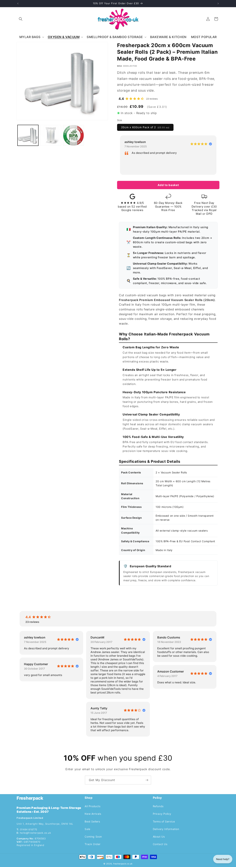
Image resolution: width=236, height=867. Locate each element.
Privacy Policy (162, 813)
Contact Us (160, 844)
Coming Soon (93, 836)
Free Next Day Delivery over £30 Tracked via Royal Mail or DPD (204, 208)
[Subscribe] (147, 780)
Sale (87, 828)
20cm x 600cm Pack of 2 (145, 127)
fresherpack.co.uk (123, 863)
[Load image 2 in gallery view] (50, 135)
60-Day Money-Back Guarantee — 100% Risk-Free (168, 206)
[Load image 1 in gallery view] (28, 135)
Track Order (92, 844)
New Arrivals (93, 813)
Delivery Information (166, 828)
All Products (92, 806)
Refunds (158, 806)
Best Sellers (92, 821)
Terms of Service (164, 821)
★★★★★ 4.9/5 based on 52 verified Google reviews (132, 206)
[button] (21, 19)
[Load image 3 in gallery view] (73, 135)
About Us (159, 836)
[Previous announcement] (18, 3)
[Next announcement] (218, 3)
